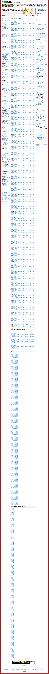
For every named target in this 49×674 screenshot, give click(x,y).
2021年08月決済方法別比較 (14, 404)
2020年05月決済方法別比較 (14, 417)
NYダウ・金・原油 (45, 4)
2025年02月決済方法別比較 (14, 368)
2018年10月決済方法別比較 (14, 433)
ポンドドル (24, 4)
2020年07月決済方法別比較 (14, 415)
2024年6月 (12, 530)
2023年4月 (12, 542)
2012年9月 (12, 651)
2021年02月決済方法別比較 (14, 409)
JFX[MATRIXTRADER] (5, 87)
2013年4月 (12, 645)
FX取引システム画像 (45, 5)
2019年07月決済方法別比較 (14, 425)
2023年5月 (12, 541)
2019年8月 (12, 580)
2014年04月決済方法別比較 (14, 479)
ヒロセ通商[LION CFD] (40, 65)
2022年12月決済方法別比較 (14, 390)
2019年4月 (12, 583)
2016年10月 (12, 609)
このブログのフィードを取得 (15, 348)
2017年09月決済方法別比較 (14, 444)
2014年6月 (12, 633)
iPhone (43, 72)
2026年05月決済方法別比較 (14, 355)
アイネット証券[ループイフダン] (42, 64)
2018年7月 (12, 591)
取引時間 (38, 72)
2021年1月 (12, 565)
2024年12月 (12, 525)
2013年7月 (12, 642)
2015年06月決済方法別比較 (14, 467)
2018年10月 (12, 588)
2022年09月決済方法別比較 (14, 393)
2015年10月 (12, 619)
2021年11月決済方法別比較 (14, 401)
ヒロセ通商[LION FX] (5, 153)
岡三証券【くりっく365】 (5, 25)
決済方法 (38, 71)
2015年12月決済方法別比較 (14, 462)
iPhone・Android (23, 5)
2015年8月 (12, 621)
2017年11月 (12, 598)
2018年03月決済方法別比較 (14, 439)
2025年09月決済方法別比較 (14, 362)
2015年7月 (12, 622)
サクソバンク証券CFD (5, 65)
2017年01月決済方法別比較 (14, 451)
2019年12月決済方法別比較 (14, 421)
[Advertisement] (36, 2)
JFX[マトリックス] (40, 48)
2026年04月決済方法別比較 (14, 356)
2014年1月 (12, 637)
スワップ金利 (16, 5)
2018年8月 (12, 590)
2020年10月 (12, 568)
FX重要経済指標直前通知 (40, 28)
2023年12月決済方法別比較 (14, 380)
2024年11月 (12, 526)
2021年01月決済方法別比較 (14, 410)
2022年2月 (12, 554)
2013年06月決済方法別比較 (14, 488)
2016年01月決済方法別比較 (14, 461)
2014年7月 (12, 632)
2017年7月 (12, 601)
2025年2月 (12, 523)
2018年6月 (12, 592)
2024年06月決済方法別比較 (14, 375)
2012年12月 (12, 648)
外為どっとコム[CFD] (40, 56)
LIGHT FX (38, 83)
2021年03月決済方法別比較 (14, 408)
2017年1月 (12, 606)
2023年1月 (12, 545)
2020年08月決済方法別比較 (14, 414)
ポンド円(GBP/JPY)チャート (6, 198)
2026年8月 (12, 508)
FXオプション (35, 5)
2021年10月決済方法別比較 (14, 402)
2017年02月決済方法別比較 (14, 450)
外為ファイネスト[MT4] (40, 110)
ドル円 (18, 4)
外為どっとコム (39, 81)
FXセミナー (17, 6)
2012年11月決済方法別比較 (14, 494)
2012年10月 (12, 650)
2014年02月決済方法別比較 (14, 481)
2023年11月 (12, 536)
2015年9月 (12, 620)
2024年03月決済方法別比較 (14, 377)
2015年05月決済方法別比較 (14, 468)
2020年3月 (12, 574)
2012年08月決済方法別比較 (14, 496)
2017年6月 (12, 602)
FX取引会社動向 (14, 6)
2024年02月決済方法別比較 (14, 378)
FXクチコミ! (38, 669)
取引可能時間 (19, 5)
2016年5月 (12, 613)
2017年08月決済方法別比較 (14, 445)
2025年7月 (12, 519)
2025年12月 (12, 515)
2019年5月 (12, 582)
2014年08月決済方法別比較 (14, 476)
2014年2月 (12, 636)
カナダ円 (37, 4)
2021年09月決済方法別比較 (14, 403)
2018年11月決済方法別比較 (14, 432)
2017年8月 (12, 600)
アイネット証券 (39, 87)
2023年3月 (12, 543)
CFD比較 (22, 6)
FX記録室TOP (15, 4)
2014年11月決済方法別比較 (14, 474)
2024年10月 (12, 527)
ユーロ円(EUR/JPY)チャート (6, 197)
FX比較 (20, 6)
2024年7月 (12, 529)
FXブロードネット (4, 24)
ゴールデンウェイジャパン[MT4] (41, 108)
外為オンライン (4, 27)
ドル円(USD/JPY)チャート (5, 192)
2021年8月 (12, 559)
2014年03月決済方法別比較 (14, 480)
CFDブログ (24, 6)
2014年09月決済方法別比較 (14, 475)
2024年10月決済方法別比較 (14, 371)
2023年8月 (12, 539)
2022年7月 (12, 550)
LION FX (38, 84)
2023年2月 (12, 544)
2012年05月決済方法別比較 (14, 499)
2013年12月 (12, 638)
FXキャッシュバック (38, 6)
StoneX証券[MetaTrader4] (5, 142)
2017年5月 (12, 603)
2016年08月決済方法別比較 (14, 455)
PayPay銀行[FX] (4, 49)
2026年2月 (12, 513)
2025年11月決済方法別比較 (14, 360)
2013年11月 (12, 639)
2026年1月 (12, 514)
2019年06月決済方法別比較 (14, 426)
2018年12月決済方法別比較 (14, 431)
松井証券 (3, 156)
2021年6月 (12, 561)
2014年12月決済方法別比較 (14, 472)
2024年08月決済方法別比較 (14, 373)
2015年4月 (12, 624)
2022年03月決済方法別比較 (14, 398)
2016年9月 (12, 610)
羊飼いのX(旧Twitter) (40, 135)
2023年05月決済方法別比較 (14, 386)
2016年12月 (12, 607)
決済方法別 (32, 5)
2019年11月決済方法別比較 (14, 422)
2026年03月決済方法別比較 (14, 357)
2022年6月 (12, 551)
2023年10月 (12, 537)
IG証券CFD (3, 64)
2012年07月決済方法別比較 (14, 497)
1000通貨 (43, 71)
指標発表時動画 (41, 4)
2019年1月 (12, 586)
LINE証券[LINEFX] (4, 57)
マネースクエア (4, 106)
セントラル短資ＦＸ (5, 38)
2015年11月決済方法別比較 (14, 463)
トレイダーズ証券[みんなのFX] (40, 37)
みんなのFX (38, 86)
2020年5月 (12, 572)
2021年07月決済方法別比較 (14, 405)
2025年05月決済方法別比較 (14, 365)
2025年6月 (12, 520)
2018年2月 (12, 595)
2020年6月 (12, 571)
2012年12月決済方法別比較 (14, 493)
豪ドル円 (34, 4)
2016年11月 (12, 608)
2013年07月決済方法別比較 (14, 487)
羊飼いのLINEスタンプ (40, 137)
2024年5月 (12, 531)
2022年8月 (12, 549)
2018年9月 (12, 589)
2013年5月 (12, 644)
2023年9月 (12, 538)
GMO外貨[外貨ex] (4, 34)
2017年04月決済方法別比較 (14, 448)
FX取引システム (4, 204)
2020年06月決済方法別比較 (14, 416)
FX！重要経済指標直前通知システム (42, 23)
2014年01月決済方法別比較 (14, 482)
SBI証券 (3, 23)
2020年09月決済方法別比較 (14, 413)
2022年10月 (12, 547)
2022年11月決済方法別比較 (14, 391)
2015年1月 (12, 627)
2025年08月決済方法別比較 (14, 363)
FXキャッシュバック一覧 (40, 69)
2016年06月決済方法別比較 (14, 457)
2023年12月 (12, 535)
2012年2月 (12, 657)
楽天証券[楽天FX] (4, 58)
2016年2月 (12, 616)
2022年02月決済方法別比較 (14, 399)
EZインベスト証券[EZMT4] (41, 111)
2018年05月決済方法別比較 (14, 437)
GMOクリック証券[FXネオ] (6, 35)
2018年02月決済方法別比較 (14, 440)
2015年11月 (12, 618)
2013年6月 (12, 643)
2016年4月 (12, 614)
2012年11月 (12, 649)
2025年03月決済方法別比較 (14, 367)
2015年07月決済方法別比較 (14, 466)
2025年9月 (12, 517)
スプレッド (14, 5)
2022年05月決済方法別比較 (14, 396)
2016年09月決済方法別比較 (14, 454)
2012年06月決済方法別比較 (14, 498)
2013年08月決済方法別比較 (14, 486)
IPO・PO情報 (27, 6)
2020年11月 (12, 567)
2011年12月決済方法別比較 (14, 503)
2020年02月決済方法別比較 (14, 419)
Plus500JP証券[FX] (40, 50)
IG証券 (3, 174)
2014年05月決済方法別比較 (14, 478)
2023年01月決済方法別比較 (14, 389)
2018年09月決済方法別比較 (14, 434)
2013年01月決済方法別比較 (14, 492)
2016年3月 (12, 615)
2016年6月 (12, 612)
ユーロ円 (27, 4)
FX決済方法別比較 (19, 11)
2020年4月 (12, 573)
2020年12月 (12, 566)
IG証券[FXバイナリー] (40, 118)
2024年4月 (12, 532)
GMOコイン (38, 66)
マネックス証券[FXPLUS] (5, 53)
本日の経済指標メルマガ (40, 139)
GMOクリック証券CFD (5, 66)
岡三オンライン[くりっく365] (41, 62)
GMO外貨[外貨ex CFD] (40, 68)
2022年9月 (12, 548)
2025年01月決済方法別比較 (14, 369)
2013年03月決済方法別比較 (14, 490)
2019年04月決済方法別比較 (14, 428)
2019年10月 (12, 578)
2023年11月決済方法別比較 (14, 381)
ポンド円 (31, 4)
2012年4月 (12, 655)
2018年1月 (12, 596)
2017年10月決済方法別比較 (14, 443)
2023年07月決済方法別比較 (14, 384)
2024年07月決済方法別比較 (14, 374)
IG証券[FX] (3, 71)
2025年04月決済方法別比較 (14, 366)
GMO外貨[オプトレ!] (5, 60)
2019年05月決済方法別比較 (14, 427)
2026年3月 (12, 512)
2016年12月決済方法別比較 (14, 452)
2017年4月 (12, 604)
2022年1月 (12, 555)
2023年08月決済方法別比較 (14, 383)
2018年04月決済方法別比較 (14, 438)
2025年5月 (12, 521)
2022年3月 (12, 553)
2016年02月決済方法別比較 (14, 460)
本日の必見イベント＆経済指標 (41, 27)
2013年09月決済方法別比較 (14, 485)
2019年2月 (12, 585)
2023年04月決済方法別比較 (14, 387)
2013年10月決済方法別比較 (14, 484)
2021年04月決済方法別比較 (14, 407)
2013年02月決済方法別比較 (14, 491)
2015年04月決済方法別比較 (14, 469)
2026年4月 (12, 511)
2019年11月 (12, 577)
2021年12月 (12, 556)
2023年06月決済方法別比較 (14, 385)
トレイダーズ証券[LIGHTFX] (6, 42)
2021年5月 (12, 562)
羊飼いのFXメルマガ (40, 138)
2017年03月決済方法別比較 (14, 449)
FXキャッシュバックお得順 (40, 32)
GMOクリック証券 (39, 113)
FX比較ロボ (34, 6)
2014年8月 (12, 631)
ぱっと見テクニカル (31, 6)
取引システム (44, 74)
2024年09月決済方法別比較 (14, 372)
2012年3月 (12, 656)
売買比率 (42, 5)
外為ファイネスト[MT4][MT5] (41, 58)
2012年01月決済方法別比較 (14, 502)
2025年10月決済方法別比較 (14, 361)
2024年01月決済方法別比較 (14, 379)
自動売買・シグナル (39, 5)
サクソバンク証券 (4, 137)
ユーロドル (21, 4)
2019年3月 (12, 584)
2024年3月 (12, 533)
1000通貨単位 (26, 5)
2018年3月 (12, 594)
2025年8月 (12, 518)
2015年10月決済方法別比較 (14, 464)
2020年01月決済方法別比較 (14, 420)
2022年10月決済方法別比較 (14, 392)
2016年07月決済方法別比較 (14, 456)
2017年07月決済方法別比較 (14, 446)
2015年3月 (12, 625)
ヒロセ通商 (38, 124)
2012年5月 (12, 654)
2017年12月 (12, 597)
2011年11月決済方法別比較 (14, 504)
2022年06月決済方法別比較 (14, 395)
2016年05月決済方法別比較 (14, 458)
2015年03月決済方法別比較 (14, 470)
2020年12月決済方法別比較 (14, 411)
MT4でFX (29, 5)
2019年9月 (12, 579)
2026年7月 (12, 509)
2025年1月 (12, 524)
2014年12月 (12, 628)
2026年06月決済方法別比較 (14, 354)
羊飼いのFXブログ (43, 6)
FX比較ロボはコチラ (39, 77)
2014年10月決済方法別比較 (14, 473)
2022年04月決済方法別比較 (14, 397)
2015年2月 (12, 626)
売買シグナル (39, 74)
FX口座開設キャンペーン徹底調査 (41, 24)
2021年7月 (12, 560)
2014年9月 (12, 630)
